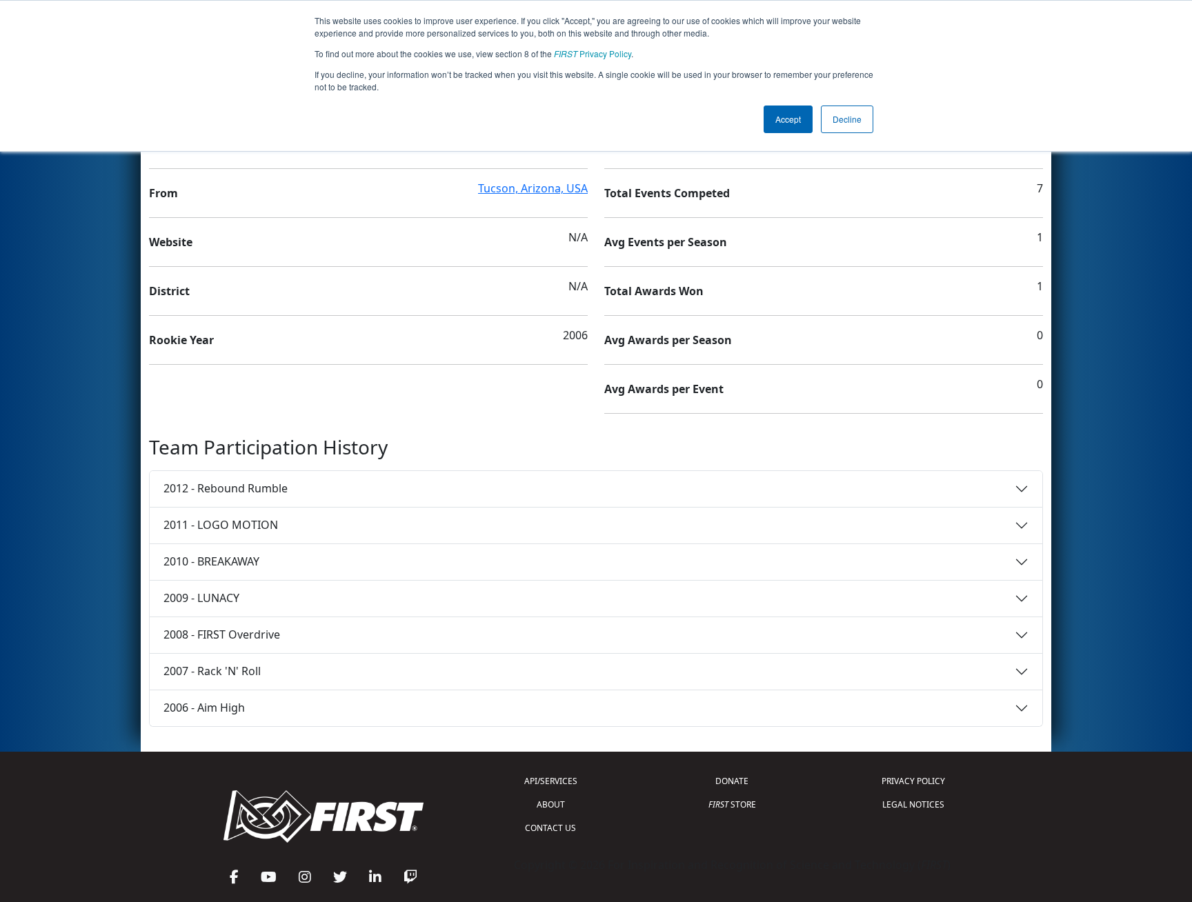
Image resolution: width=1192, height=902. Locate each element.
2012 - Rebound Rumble (225, 488)
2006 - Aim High (204, 707)
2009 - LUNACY (201, 597)
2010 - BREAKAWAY (211, 561)
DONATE (731, 781)
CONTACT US (550, 828)
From (163, 193)
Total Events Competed (667, 193)
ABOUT (551, 804)
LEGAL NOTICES (913, 804)
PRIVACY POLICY (913, 781)
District (169, 291)
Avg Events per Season (665, 242)
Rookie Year (181, 340)
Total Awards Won (654, 291)
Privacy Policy (592, 53)
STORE (732, 804)
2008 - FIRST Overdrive (221, 634)
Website (170, 242)
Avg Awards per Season (668, 340)
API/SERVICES (550, 781)
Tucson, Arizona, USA (533, 188)
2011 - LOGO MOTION (220, 524)
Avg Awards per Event (664, 389)
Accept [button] (788, 119)
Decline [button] (847, 119)
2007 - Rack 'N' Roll (212, 671)
